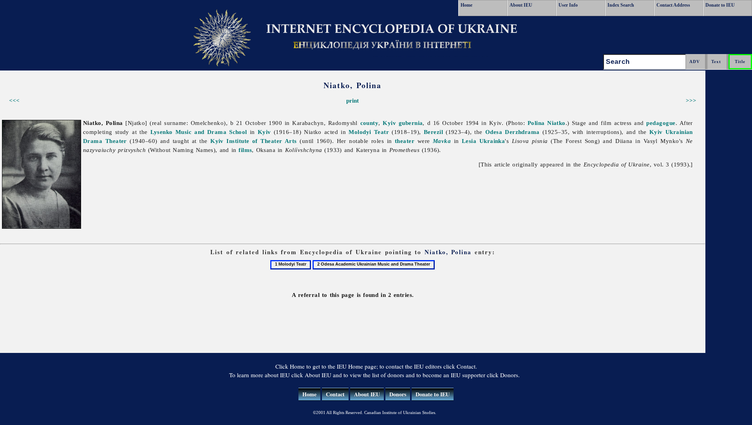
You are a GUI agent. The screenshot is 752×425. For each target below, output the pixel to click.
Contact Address (673, 5)
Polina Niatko (547, 122)
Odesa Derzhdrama (512, 131)
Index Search (620, 5)
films (245, 149)
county (369, 122)
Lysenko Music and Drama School (198, 131)
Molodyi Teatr (369, 131)
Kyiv (264, 131)
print (352, 100)
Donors (397, 394)
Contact (335, 394)
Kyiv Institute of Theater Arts (253, 140)
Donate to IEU (720, 5)
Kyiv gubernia (403, 122)
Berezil (433, 131)
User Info (568, 5)
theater (404, 140)
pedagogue (660, 122)
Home (466, 5)
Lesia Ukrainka (483, 140)
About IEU (521, 5)
